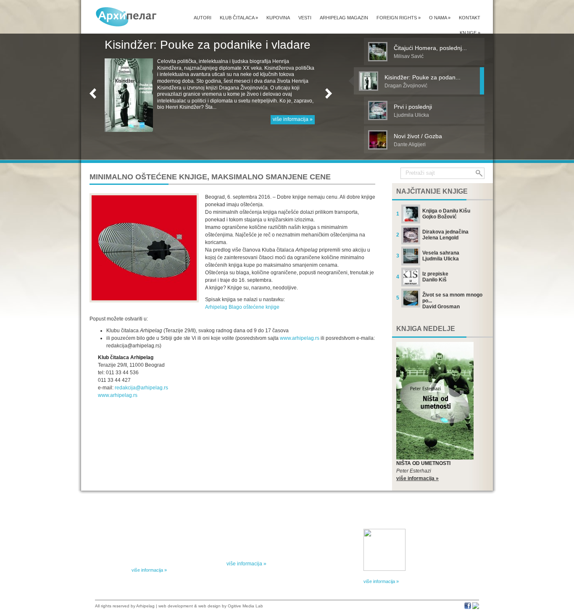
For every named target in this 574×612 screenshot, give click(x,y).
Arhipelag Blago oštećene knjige (242, 307)
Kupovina (278, 17)
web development (175, 606)
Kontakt (469, 17)
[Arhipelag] (126, 16)
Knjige (470, 32)
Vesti (304, 17)
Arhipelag (145, 606)
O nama (439, 17)
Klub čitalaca (239, 17)
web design (209, 606)
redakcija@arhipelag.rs (141, 388)
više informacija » (293, 113)
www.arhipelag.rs (299, 338)
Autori (202, 17)
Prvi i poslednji (143, 44)
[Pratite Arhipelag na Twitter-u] (475, 607)
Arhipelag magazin (344, 17)
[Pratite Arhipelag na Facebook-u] (467, 607)
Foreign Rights (399, 17)
